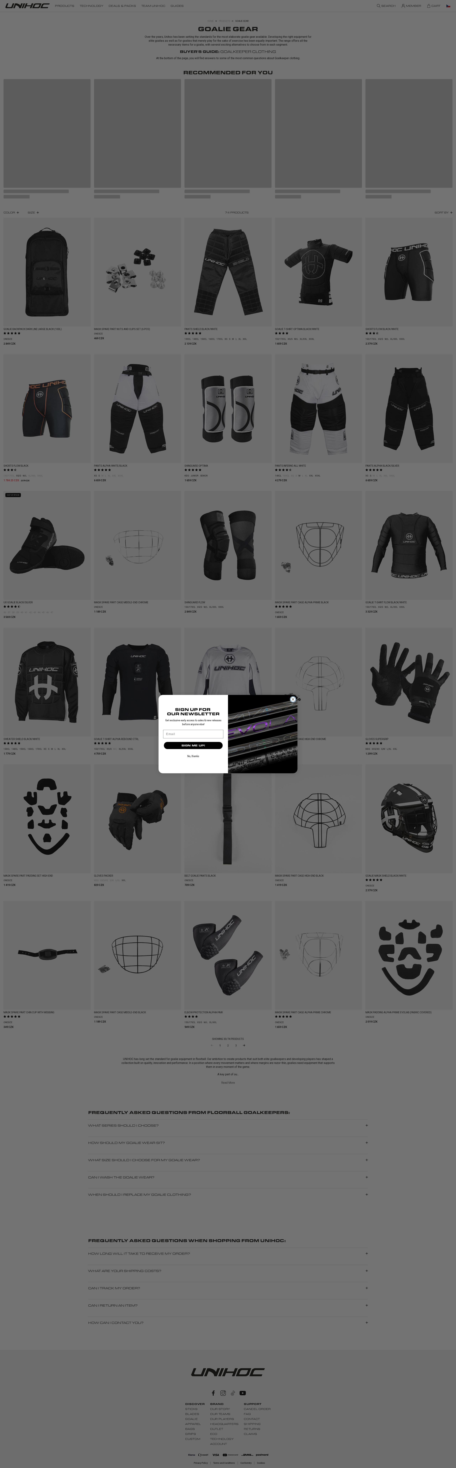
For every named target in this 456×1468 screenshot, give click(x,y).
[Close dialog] (293, 699)
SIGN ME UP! (193, 745)
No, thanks (193, 756)
